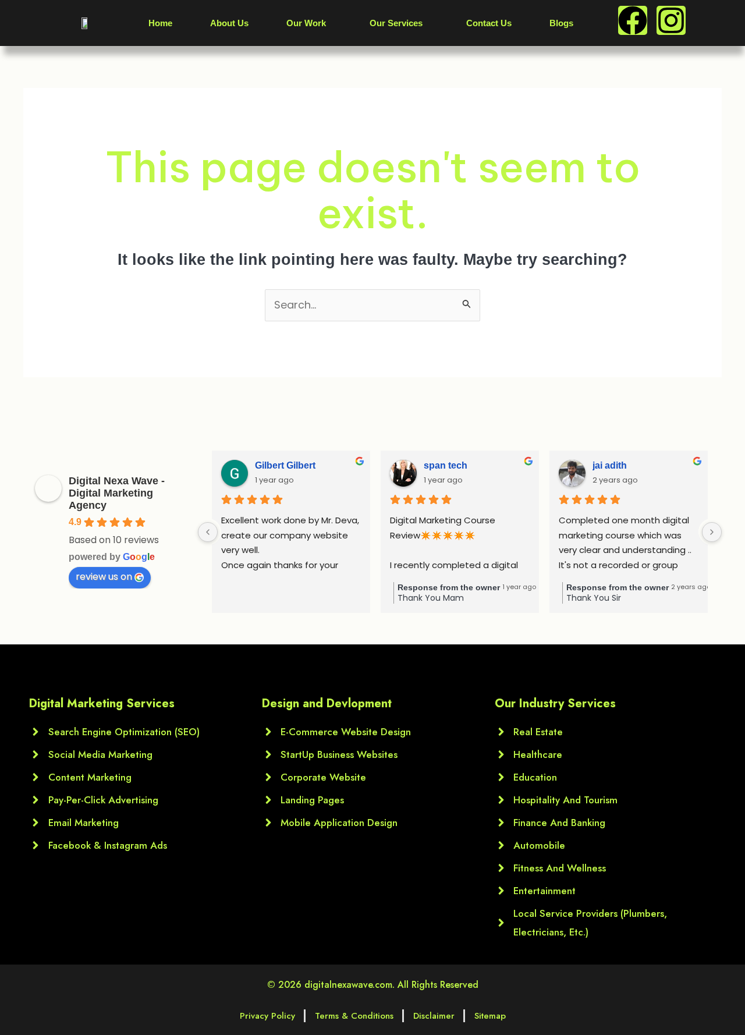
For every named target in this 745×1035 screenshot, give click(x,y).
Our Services (396, 23)
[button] (309, 23)
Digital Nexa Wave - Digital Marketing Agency (117, 493)
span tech (445, 465)
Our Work (306, 23)
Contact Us (489, 23)
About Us (229, 23)
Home (160, 23)
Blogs (561, 23)
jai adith (610, 465)
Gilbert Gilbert (285, 465)
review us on (104, 576)
